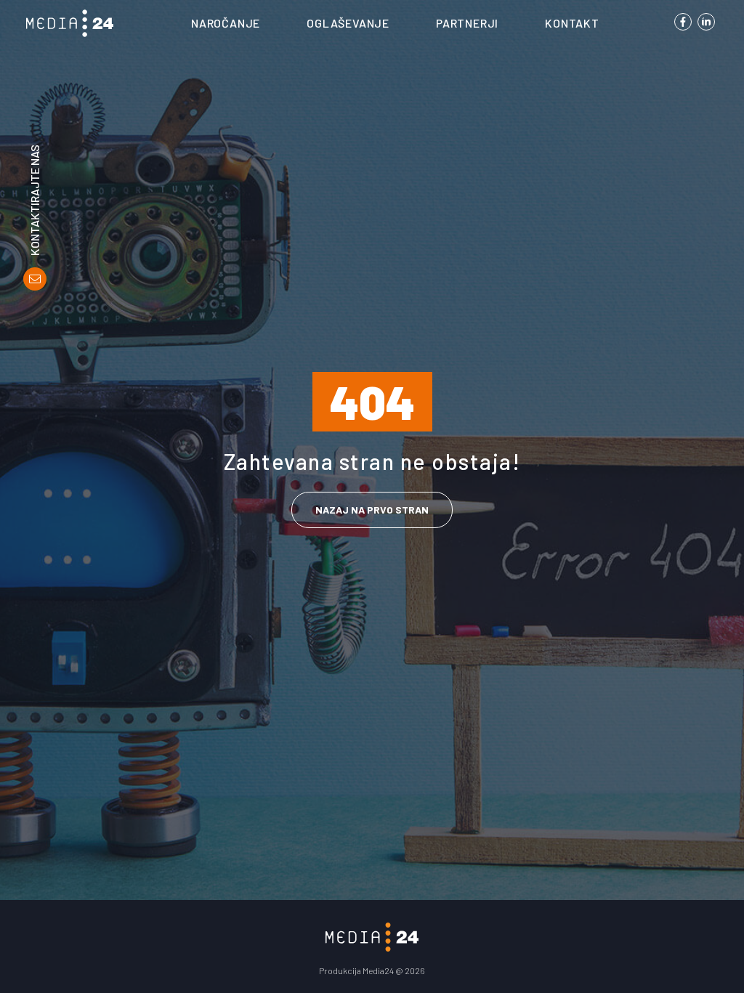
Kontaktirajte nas (34, 200)
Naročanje (225, 23)
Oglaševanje (348, 23)
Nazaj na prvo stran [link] (372, 509)
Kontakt (572, 23)
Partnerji (467, 23)
